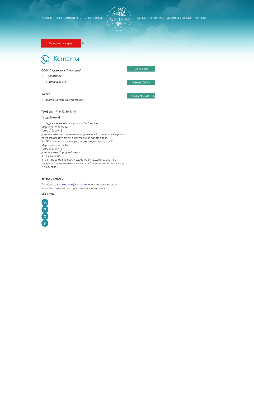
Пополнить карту (60, 43)
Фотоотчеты (156, 17)
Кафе (56, 17)
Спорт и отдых (93, 17)
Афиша (141, 17)
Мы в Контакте (45, 202)
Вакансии (141, 69)
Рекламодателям (142, 96)
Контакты (195, 17)
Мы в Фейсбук (45, 223)
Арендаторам (140, 82)
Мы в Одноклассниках (45, 216)
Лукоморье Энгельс (168, 17)
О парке (43, 17)
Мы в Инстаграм (45, 209)
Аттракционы (66, 17)
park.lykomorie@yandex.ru (71, 184)
